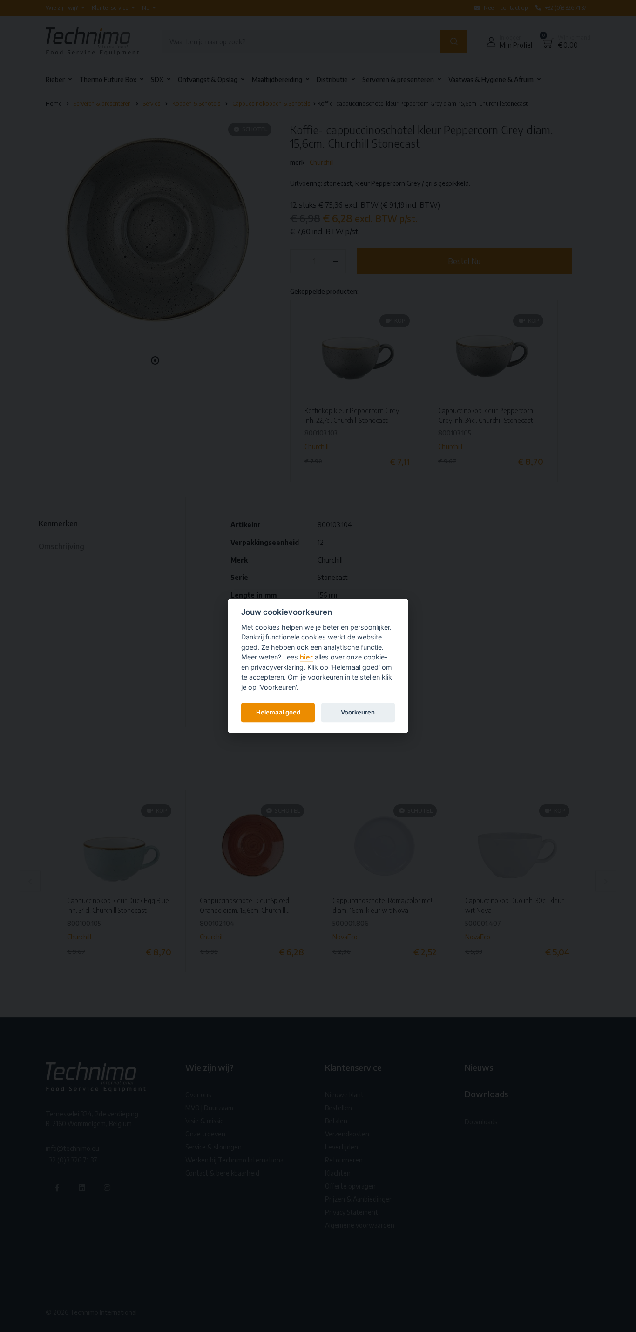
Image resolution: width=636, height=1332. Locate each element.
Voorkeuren (358, 712)
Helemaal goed (278, 712)
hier (306, 657)
